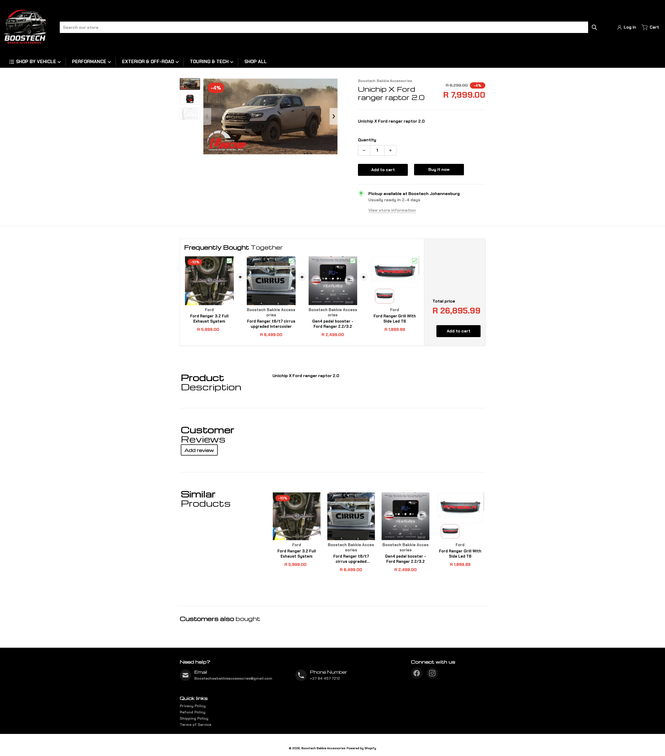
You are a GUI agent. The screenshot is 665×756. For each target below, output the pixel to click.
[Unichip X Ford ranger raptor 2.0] (190, 84)
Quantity (367, 140)
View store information (392, 210)
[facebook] (416, 673)
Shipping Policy (194, 718)
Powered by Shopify (361, 748)
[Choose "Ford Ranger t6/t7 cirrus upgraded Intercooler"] (291, 260)
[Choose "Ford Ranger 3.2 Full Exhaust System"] (229, 260)
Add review (199, 450)
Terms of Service (195, 724)
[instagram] (432, 673)
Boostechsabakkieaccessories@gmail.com (233, 678)
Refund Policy (192, 712)
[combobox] (328, 27)
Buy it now (439, 169)
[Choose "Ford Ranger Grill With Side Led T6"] (414, 260)
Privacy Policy (193, 706)
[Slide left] (207, 116)
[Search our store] (594, 27)
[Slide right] (333, 116)
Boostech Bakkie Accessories (323, 748)
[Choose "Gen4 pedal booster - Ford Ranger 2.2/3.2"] (352, 260)
